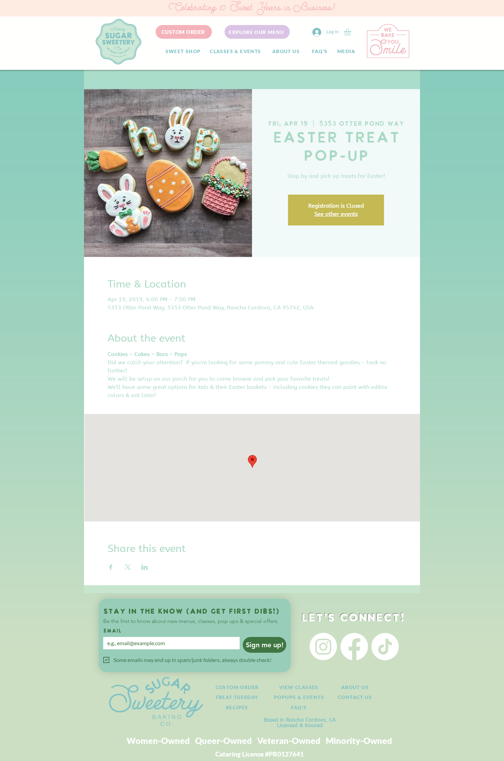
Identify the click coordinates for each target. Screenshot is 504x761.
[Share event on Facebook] (111, 567)
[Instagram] (323, 646)
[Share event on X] (127, 567)
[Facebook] (354, 646)
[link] (351, 32)
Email (112, 631)
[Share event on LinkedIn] (144, 567)
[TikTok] (385, 646)
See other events (336, 214)
